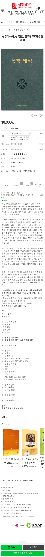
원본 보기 (23, 195)
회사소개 (10, 481)
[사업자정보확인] (26, 505)
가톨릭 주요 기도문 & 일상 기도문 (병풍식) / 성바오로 (29, 461)
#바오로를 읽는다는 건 (23, 12)
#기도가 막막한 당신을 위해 (24, 14)
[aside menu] (2, 9)
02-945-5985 (9, 499)
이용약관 (18, 481)
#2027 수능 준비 (8, 12)
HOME (3, 481)
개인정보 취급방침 (28, 481)
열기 (22, 542)
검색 (42, 9)
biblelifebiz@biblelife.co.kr (27, 510)
